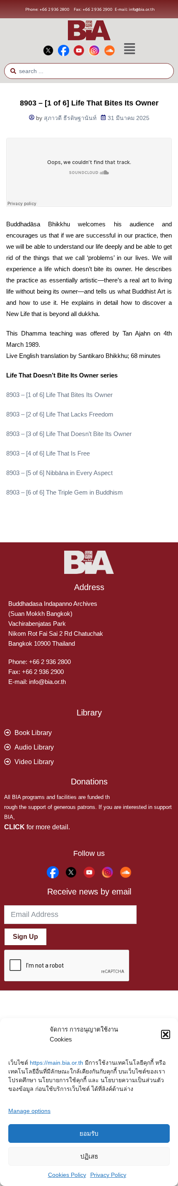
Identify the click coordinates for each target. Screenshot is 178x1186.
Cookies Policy (67, 1174)
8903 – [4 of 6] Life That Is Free (48, 453)
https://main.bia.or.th (56, 1062)
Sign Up (25, 936)
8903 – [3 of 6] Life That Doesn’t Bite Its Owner (69, 433)
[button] (165, 1034)
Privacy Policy (108, 1174)
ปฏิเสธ (89, 1156)
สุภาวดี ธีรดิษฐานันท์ (70, 118)
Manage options (29, 1111)
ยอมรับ (89, 1133)
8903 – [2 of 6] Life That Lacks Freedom (59, 414)
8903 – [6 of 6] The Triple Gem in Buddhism (64, 492)
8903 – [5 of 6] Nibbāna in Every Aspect (59, 472)
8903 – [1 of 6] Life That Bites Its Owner (59, 394)
